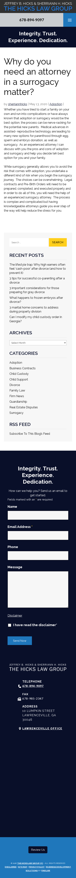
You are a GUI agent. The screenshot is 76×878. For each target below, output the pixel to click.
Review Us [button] (38, 849)
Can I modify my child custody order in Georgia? (35, 319)
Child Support (18, 379)
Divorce (14, 385)
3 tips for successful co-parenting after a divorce (37, 280)
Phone (13, 547)
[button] (70, 20)
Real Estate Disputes (23, 407)
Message (15, 567)
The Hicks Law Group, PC (30, 863)
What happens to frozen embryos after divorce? (36, 300)
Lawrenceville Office (42, 728)
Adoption (55, 104)
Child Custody (19, 374)
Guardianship (18, 401)
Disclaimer (15, 615)
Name (12, 507)
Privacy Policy (36, 867)
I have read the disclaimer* (35, 625)
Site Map (22, 867)
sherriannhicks (17, 104)
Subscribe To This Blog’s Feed (29, 433)
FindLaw (45, 871)
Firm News (16, 396)
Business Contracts (22, 368)
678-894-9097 (31, 20)
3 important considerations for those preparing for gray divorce (34, 290)
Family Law (17, 390)
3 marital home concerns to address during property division (33, 309)
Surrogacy (16, 413)
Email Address (20, 527)
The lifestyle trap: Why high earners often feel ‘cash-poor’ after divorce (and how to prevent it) (37, 269)
